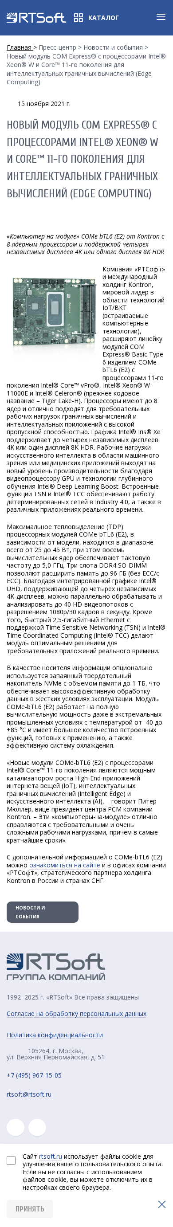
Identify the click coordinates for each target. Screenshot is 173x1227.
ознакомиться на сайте (64, 865)
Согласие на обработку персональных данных (76, 1014)
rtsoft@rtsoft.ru (29, 1094)
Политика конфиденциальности (55, 1035)
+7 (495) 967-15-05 (34, 1075)
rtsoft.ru (50, 1156)
